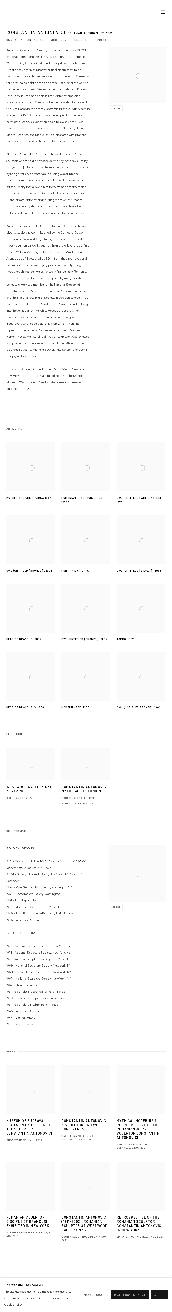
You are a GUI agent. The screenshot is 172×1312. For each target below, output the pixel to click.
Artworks (35, 39)
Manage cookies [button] (96, 1294)
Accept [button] (159, 1295)
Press (102, 39)
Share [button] (116, 108)
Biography (14, 39)
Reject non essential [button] (130, 1295)
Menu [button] (162, 12)
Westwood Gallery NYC (31, 12)
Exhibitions (57, 39)
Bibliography (82, 39)
